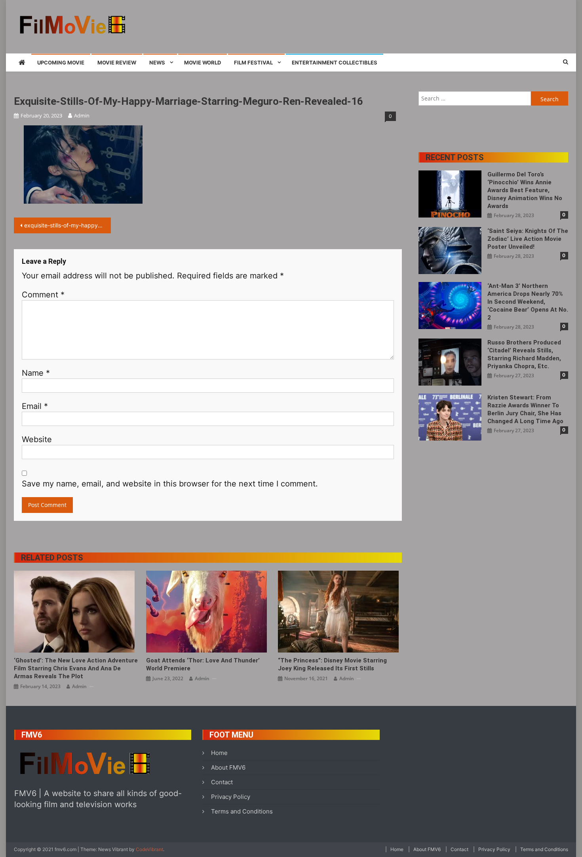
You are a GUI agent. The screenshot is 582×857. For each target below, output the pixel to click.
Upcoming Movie (60, 62)
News (157, 62)
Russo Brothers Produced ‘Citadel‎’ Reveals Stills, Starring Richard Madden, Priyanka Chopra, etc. (524, 354)
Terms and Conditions (242, 811)
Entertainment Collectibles (334, 62)
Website (37, 439)
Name (36, 373)
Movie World (202, 62)
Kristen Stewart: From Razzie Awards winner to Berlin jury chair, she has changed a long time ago (525, 409)
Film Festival (253, 62)
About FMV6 (228, 767)
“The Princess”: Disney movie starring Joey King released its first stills (332, 664)
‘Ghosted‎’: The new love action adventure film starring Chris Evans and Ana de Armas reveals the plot (76, 668)
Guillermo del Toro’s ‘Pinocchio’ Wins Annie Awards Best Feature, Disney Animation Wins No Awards (524, 190)
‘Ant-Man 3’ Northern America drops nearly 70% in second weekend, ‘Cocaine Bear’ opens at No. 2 (527, 301)
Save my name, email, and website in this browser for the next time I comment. (170, 483)
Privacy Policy (230, 796)
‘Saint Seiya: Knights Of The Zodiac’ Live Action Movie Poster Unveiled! (527, 238)
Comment (43, 294)
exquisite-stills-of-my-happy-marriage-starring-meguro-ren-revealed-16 (67, 225)
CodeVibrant (149, 849)
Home (219, 753)
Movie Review (116, 62)
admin (81, 115)
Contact (222, 782)
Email (35, 406)
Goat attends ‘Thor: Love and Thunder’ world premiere (203, 664)
